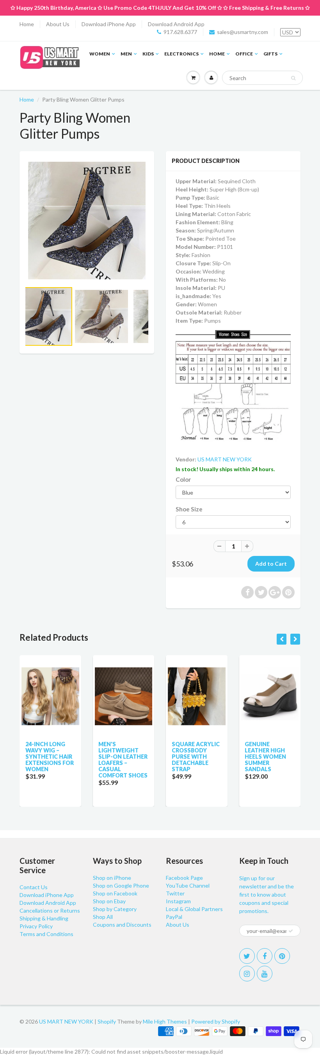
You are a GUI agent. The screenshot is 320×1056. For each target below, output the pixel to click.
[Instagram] (247, 973)
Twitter (175, 893)
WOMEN (99, 54)
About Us (57, 24)
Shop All (103, 916)
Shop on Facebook (115, 893)
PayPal (174, 916)
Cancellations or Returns (50, 910)
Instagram (178, 901)
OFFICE (244, 54)
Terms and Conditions (46, 934)
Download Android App (176, 24)
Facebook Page (184, 877)
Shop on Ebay (109, 901)
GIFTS (270, 54)
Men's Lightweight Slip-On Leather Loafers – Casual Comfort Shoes (123, 760)
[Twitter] (247, 956)
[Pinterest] (282, 956)
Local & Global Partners (194, 909)
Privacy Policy (36, 926)
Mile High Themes (165, 1021)
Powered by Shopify (215, 1021)
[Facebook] (264, 956)
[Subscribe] (290, 931)
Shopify (107, 1021)
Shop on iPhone (112, 877)
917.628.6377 (180, 32)
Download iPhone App (109, 24)
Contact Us (34, 887)
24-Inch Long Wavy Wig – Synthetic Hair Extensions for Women (49, 756)
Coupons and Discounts (122, 924)
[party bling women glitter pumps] (86, 220)
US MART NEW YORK (224, 459)
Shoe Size (189, 509)
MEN (126, 54)
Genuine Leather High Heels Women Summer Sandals (265, 756)
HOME (217, 54)
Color (183, 479)
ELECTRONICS (181, 54)
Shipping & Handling (44, 918)
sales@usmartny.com (242, 32)
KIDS (148, 54)
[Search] (293, 78)
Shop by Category (115, 909)
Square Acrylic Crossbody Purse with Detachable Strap (196, 756)
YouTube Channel (188, 885)
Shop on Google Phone (121, 885)
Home (27, 24)
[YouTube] (264, 973)
